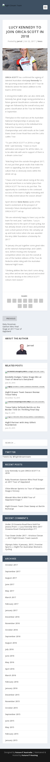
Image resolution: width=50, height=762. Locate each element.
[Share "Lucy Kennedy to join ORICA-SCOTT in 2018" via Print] (30, 306)
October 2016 (11, 630)
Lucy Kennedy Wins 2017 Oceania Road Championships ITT (23, 527)
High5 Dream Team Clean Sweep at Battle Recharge (25, 507)
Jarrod (19, 41)
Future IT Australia (23, 752)
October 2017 (11, 565)
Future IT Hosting (30, 755)
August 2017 (11, 578)
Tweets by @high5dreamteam (17, 456)
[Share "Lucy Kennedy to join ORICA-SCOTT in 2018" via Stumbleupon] (19, 306)
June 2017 (9, 584)
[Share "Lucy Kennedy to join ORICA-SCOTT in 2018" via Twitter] (14, 300)
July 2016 (9, 649)
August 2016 (11, 643)
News (39, 41)
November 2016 (12, 623)
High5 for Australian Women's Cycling (23, 548)
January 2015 (11, 740)
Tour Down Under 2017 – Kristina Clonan (24, 535)
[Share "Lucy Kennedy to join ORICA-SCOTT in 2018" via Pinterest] (30, 300)
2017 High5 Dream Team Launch (23, 538)
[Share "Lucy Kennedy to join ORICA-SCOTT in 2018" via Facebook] (9, 300)
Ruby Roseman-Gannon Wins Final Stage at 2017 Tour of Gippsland (24, 480)
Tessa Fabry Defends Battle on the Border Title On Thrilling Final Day (22, 408)
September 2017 (12, 571)
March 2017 (10, 597)
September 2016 (12, 636)
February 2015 (11, 734)
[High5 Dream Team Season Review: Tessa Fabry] (25, 387)
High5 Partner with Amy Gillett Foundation (20, 423)
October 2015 (11, 708)
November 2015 (12, 701)
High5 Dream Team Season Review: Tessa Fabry (22, 393)
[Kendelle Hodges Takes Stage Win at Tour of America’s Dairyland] (25, 372)
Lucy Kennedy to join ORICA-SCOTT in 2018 (22, 471)
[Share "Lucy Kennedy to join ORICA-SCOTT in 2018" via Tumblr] (25, 300)
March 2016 (10, 675)
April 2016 (9, 669)
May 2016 (9, 662)
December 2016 (12, 617)
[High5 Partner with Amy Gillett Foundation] (25, 418)
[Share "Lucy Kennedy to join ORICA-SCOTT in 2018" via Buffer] (41, 300)
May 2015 (9, 727)
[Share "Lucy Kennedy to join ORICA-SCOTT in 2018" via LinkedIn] (35, 300)
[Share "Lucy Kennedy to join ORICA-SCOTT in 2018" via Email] (25, 306)
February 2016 (11, 682)
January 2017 (11, 610)
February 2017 (11, 604)
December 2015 (12, 694)
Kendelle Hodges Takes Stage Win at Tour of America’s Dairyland (23, 378)
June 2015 (9, 720)
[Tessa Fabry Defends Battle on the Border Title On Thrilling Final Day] (25, 402)
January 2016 (11, 688)
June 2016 (9, 656)
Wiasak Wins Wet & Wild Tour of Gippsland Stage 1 (20, 498)
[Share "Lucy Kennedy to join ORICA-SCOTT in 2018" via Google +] (19, 300)
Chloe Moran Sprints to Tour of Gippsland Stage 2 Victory (25, 489)
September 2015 (12, 714)
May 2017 (9, 591)
